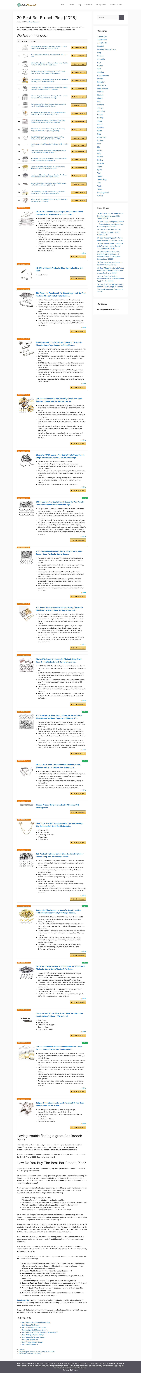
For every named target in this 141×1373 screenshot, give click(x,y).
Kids (99, 134)
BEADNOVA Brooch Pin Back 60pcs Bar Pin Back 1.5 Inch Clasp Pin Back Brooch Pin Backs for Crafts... (59, 213)
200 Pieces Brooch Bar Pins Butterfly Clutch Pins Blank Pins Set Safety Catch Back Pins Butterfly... (59, 400)
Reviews (21, 1349)
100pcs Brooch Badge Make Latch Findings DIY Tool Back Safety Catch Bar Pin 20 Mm (60, 1104)
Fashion (100, 92)
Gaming (100, 118)
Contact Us (88, 5)
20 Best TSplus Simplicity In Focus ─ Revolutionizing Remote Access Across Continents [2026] (110, 270)
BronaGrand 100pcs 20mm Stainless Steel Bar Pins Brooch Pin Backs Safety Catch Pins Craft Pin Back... (60, 967)
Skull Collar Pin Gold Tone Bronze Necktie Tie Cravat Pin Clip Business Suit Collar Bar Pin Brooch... (59, 824)
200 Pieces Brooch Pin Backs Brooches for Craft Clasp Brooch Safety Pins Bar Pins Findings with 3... (59, 1048)
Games (100, 114)
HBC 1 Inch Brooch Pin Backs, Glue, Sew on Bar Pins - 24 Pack (59, 269)
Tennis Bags (102, 179)
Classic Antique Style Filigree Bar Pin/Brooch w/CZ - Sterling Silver (58, 806)
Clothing (100, 72)
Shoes (99, 166)
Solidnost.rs (74, 1370)
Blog (79, 5)
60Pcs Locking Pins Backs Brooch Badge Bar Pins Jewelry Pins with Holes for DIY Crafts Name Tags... (60, 503)
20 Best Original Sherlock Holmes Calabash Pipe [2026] (37, 1352)
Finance (100, 95)
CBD (99, 69)
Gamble (100, 108)
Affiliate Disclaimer (116, 5)
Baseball (100, 46)
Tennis (99, 176)
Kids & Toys (101, 137)
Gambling (101, 111)
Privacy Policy (101, 5)
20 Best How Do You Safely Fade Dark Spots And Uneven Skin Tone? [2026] (110, 216)
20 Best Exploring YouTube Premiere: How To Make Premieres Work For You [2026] (110, 278)
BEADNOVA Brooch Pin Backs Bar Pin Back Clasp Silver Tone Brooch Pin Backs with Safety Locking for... (59, 660)
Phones (100, 157)
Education (101, 82)
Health (99, 124)
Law (99, 144)
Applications (102, 40)
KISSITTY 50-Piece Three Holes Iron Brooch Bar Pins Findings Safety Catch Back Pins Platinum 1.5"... (58, 766)
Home (63, 5)
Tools (99, 186)
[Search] (121, 17)
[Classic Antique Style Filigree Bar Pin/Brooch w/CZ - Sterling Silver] (25, 145)
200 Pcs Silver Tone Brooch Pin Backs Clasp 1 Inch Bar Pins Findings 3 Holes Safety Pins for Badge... (60, 294)
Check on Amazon (79, 47)
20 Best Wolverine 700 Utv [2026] (30, 1354)
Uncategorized (103, 193)
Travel (99, 189)
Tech (99, 173)
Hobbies (100, 127)
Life (98, 147)
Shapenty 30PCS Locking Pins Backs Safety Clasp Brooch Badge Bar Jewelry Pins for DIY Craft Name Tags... (60, 456)
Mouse (100, 150)
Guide (99, 121)
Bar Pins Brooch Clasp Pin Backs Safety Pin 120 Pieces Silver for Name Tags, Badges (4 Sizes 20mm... (59, 343)
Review (71, 5)
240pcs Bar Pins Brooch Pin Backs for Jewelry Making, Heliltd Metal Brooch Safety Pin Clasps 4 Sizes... (58, 911)
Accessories (102, 36)
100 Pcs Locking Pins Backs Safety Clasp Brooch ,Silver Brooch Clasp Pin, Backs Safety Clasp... (59, 552)
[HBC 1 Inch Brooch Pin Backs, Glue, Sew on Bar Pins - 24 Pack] (25, 56)
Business (100, 56)
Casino (100, 66)
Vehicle (100, 196)
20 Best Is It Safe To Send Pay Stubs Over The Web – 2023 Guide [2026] (109, 232)
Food (99, 101)
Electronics (101, 85)
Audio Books (102, 43)
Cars (99, 62)
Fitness (100, 98)
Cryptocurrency (103, 75)
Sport (99, 170)
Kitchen (100, 140)
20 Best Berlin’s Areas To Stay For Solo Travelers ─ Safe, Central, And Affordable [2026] (110, 246)
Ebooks (100, 79)
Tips (99, 183)
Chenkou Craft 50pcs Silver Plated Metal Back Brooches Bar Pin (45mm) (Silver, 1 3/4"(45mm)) (59, 1014)
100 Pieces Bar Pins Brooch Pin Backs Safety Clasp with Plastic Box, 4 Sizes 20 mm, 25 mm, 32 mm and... (59, 609)
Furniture (100, 105)
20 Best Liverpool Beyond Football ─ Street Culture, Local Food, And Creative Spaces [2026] (110, 224)
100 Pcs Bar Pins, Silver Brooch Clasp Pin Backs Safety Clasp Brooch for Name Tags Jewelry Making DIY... (59, 716)
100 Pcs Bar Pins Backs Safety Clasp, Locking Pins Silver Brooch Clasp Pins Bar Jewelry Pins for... (59, 855)
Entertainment (102, 88)
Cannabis (101, 59)
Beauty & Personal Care (106, 49)
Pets (99, 153)
